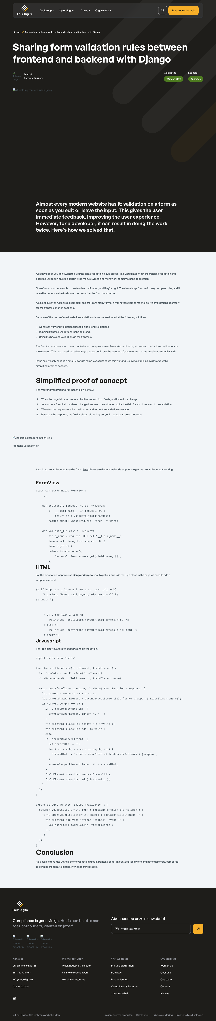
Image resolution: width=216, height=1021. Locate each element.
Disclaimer (142, 1015)
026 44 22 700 (21, 986)
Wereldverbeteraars (73, 979)
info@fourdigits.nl (23, 979)
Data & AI (116, 972)
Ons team (166, 979)
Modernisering (119, 979)
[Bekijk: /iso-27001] (18, 942)
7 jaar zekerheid (120, 993)
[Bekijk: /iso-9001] (32, 942)
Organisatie (102, 10)
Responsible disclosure (189, 1015)
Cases (84, 10)
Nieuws (16, 32)
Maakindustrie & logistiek (76, 965)
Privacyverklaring (163, 1015)
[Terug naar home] (24, 10)
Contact (165, 986)
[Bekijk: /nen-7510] (46, 942)
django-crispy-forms (85, 575)
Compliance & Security (124, 986)
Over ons (165, 972)
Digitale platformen (122, 965)
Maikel (28, 74)
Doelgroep (46, 10)
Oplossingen (66, 10)
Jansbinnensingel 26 (24, 965)
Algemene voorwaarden (119, 1015)
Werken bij (166, 965)
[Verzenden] (198, 929)
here (85, 469)
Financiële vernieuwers (75, 972)
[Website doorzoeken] (162, 10)
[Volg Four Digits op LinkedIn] (14, 998)
